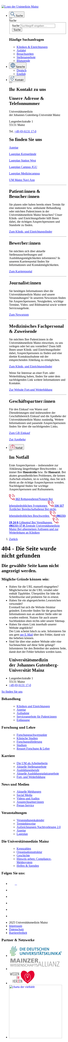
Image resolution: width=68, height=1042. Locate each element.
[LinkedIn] (12, 890)
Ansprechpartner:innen (30, 802)
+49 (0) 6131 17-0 (25, 131)
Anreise (13, 147)
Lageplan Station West (22, 160)
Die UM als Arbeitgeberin (32, 763)
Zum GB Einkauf (19, 433)
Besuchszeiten (25, 53)
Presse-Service (25, 805)
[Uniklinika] (35, 955)
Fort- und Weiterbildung (31, 777)
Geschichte (23, 855)
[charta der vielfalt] (35, 1037)
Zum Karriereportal (20, 271)
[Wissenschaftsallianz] (35, 968)
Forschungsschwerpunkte (32, 734)
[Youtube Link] (13, 896)
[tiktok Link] (12, 916)
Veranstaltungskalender (30, 820)
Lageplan (22, 834)
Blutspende (23, 60)
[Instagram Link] (12, 903)
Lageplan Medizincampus (24, 173)
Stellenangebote (26, 57)
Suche (12, 20)
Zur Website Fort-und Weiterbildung (30, 389)
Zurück (13, 539)
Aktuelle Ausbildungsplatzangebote (38, 773)
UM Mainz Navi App (22, 180)
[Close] (10, 18)
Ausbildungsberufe (28, 770)
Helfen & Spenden (28, 865)
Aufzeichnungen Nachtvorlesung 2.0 (39, 827)
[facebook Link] (12, 909)
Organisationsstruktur (29, 852)
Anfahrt (21, 50)
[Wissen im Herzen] (22, 983)
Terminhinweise (26, 823)
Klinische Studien (27, 738)
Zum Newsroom (19, 314)
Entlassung (23, 720)
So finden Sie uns (12, 691)
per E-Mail (26, 634)
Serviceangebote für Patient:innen (37, 716)
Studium (22, 745)
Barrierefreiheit (18, 932)
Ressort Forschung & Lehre (33, 748)
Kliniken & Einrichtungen (32, 47)
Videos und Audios (28, 798)
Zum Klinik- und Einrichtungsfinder (30, 231)
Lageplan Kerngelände (22, 154)
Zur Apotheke (17, 439)
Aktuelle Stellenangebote (31, 766)
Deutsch (21, 70)
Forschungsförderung (29, 741)
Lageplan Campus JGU (23, 167)
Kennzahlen (24, 848)
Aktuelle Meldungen (29, 791)
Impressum (15, 926)
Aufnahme (23, 713)
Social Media (24, 795)
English (21, 73)
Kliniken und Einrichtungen (33, 706)
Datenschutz (16, 929)
